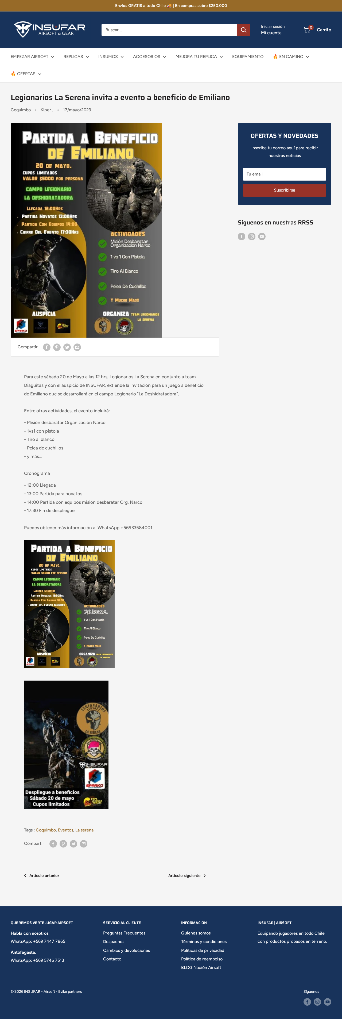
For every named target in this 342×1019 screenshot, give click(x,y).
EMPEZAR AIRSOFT (29, 56)
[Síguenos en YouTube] (262, 236)
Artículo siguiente (184, 875)
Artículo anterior (44, 875)
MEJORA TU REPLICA (196, 56)
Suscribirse (284, 190)
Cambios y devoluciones (126, 950)
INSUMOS (108, 56)
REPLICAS (73, 56)
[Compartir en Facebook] (46, 347)
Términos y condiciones (204, 941)
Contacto (112, 958)
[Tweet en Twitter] (67, 347)
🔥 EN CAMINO (288, 56)
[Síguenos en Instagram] (251, 236)
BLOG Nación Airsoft (201, 967)
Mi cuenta (271, 32)
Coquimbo (21, 109)
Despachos (113, 941)
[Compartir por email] (77, 347)
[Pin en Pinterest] (57, 347)
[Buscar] (243, 30)
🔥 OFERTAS (23, 73)
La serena (84, 830)
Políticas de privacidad (202, 950)
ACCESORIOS (146, 56)
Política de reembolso (202, 958)
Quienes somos (196, 933)
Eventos (65, 830)
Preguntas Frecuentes (124, 933)
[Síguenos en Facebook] (241, 236)
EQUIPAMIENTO (247, 56)
